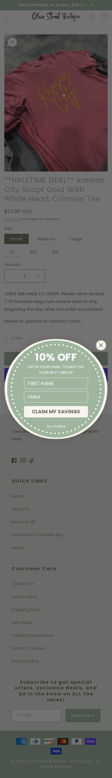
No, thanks (56, 426)
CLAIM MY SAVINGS (56, 411)
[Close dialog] (101, 345)
